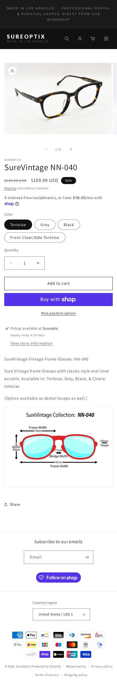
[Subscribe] (87, 557)
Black (69, 224)
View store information (32, 343)
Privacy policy (101, 666)
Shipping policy (76, 675)
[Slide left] (46, 149)
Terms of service (47, 675)
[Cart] (93, 38)
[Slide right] (71, 149)
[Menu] (106, 39)
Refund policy (76, 666)
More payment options (58, 313)
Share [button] (15, 504)
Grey (45, 224)
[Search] (66, 38)
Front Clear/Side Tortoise (34, 237)
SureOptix (23, 666)
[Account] (79, 38)
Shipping (10, 188)
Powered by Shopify (46, 666)
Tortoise (18, 224)
